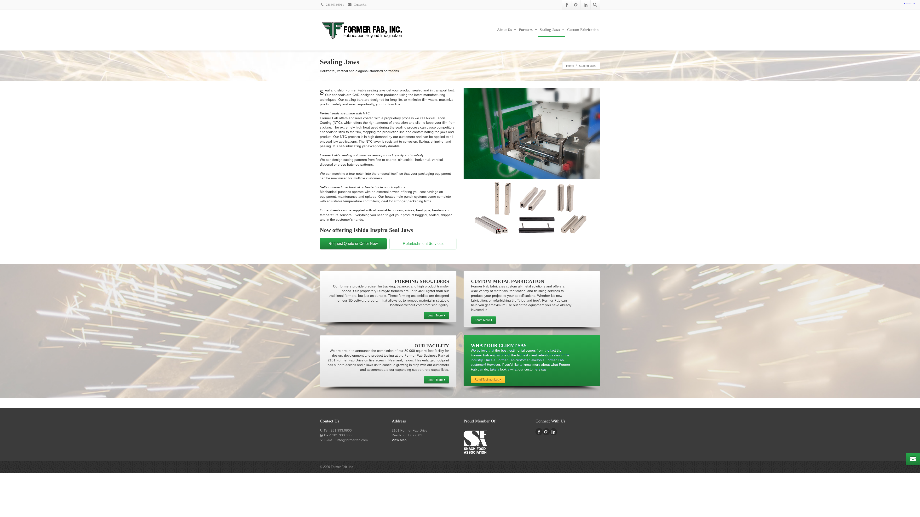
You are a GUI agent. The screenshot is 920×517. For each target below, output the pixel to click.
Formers (526, 30)
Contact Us (360, 4)
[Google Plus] (576, 5)
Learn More (435, 315)
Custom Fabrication (582, 30)
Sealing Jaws (550, 30)
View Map (399, 440)
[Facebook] (567, 5)
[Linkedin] (585, 5)
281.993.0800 (333, 4)
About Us (504, 30)
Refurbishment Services (423, 244)
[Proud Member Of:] (475, 442)
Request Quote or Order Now (353, 244)
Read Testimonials (487, 379)
